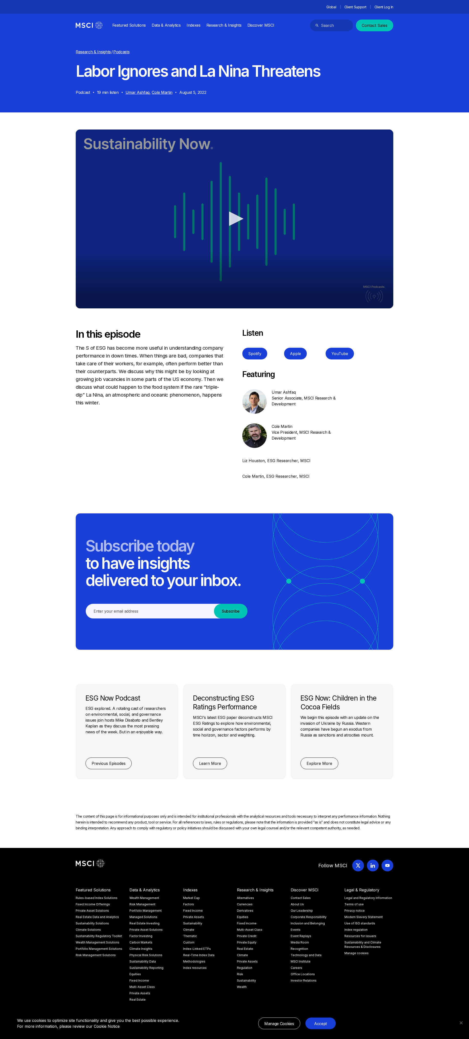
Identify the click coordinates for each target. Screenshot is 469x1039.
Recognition (299, 949)
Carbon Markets (140, 942)
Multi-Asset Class (142, 987)
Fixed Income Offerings (93, 904)
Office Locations (303, 974)
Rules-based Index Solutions (96, 898)
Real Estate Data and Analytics (97, 917)
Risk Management (142, 904)
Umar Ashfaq (137, 92)
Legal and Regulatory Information (368, 898)
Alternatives (245, 898)
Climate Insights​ (140, 949)
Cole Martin (162, 92)
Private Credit (246, 936)
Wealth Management (144, 898)
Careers (296, 968)
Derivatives (245, 910)
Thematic (190, 936)
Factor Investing (140, 936)
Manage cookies (356, 953)
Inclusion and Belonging (308, 923)
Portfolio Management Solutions (99, 949)
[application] (234, 219)
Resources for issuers (360, 936)
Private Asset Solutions (92, 910)
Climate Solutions (88, 929)
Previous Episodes (109, 763)
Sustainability (192, 923)
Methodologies (194, 961)
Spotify (254, 353)
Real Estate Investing (144, 923)
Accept (320, 1023)
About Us (297, 904)
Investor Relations (304, 980)
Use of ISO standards (359, 923)
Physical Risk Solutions (145, 955)
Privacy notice (354, 910)
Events (295, 929)
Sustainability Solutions (92, 923)
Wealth (242, 987)
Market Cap (191, 898)
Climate (188, 929)
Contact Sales (374, 25)
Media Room (300, 942)
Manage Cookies (279, 1023)
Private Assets (139, 993)
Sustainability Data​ (142, 961)
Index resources (195, 968)
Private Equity (246, 942)
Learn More (210, 763)
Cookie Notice (107, 1026)
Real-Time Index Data (198, 955)
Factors (188, 904)
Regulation (244, 968)
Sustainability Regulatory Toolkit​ (99, 936)
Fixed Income (139, 980)
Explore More (319, 763)
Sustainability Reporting (146, 968)
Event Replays (301, 936)
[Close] (461, 1022)
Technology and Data (306, 955)
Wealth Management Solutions (97, 942)
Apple (295, 353)
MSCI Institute (300, 961)
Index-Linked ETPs (197, 949)
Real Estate (137, 999)
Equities (135, 974)
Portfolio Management (145, 910)
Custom (188, 942)
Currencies (245, 904)
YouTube (339, 353)
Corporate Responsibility (309, 917)
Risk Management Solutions (96, 955)
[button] (234, 218)
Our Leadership (302, 910)
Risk (240, 974)
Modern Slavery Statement (363, 917)
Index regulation (356, 929)
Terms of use (354, 904)
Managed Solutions (143, 917)
